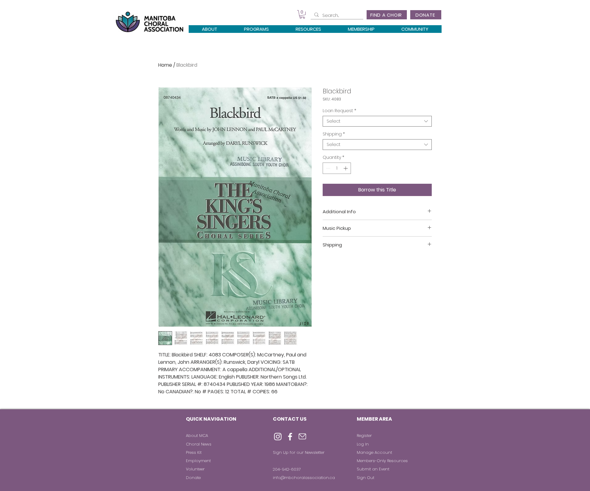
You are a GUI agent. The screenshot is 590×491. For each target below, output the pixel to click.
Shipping (334, 134)
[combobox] (377, 121)
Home (165, 65)
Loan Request (339, 110)
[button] (302, 14)
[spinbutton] (336, 168)
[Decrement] (327, 168)
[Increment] (346, 168)
